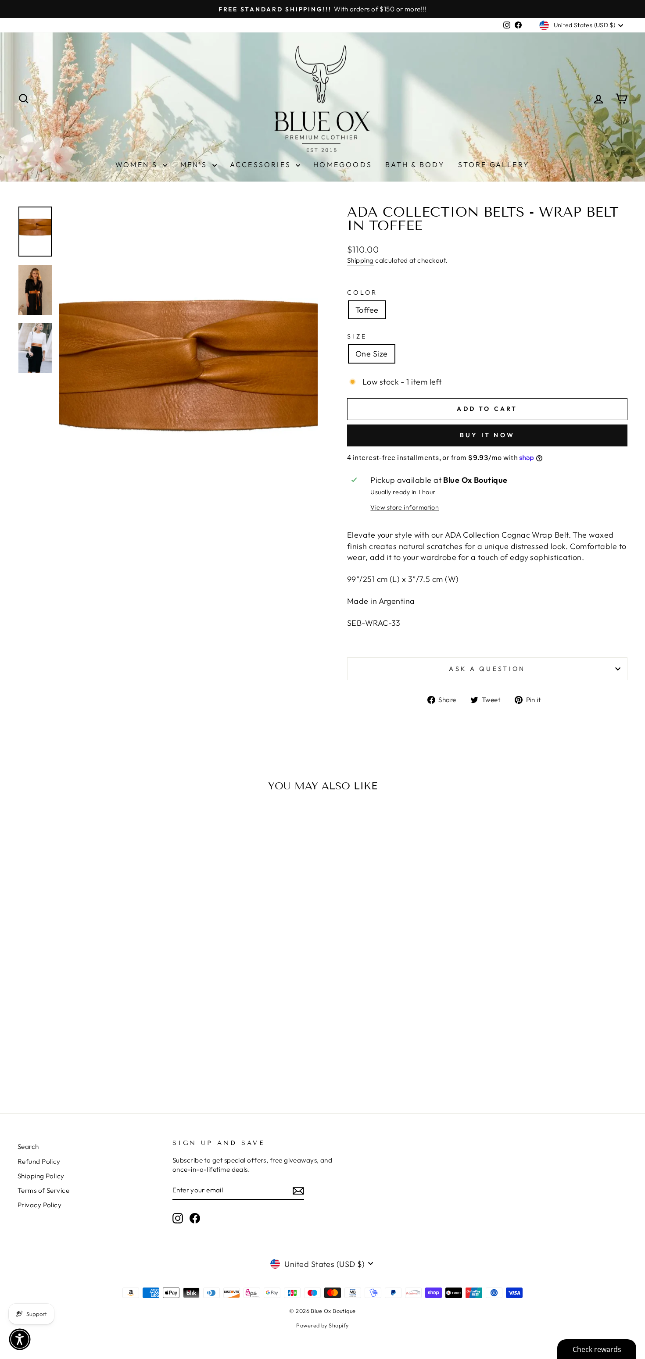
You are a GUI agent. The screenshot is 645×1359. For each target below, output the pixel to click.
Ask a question (487, 669)
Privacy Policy (39, 1205)
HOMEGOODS (342, 164)
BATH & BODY (415, 164)
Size (357, 336)
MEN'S (195, 164)
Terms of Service (43, 1190)
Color (362, 292)
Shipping (360, 260)
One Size (371, 354)
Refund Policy (39, 1161)
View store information (404, 507)
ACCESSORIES (262, 164)
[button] (20, 1339)
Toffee (367, 310)
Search (28, 1146)
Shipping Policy (41, 1176)
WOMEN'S (138, 164)
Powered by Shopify (322, 1325)
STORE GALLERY (494, 164)
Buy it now (487, 435)
